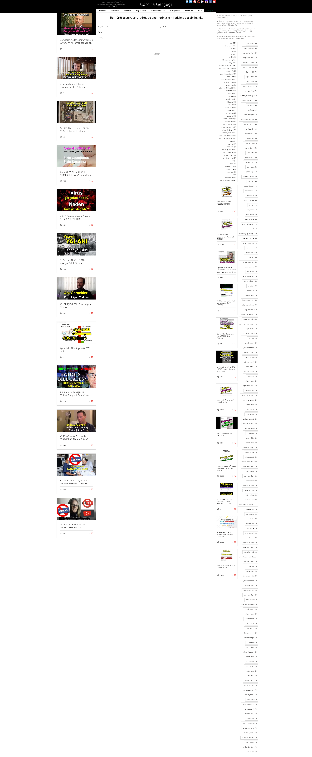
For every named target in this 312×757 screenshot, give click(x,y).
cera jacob (252, 167)
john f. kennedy (251, 348)
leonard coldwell (250, 300)
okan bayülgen (251, 476)
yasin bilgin (252, 172)
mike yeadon (251, 695)
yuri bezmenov (251, 381)
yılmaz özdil (252, 229)
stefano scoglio (251, 357)
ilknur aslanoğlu (250, 333)
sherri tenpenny (250, 400)
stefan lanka (252, 443)
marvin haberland (249, 462)
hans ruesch (251, 714)
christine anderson (249, 262)
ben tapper (252, 409)
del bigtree (252, 272)
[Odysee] (194, 1)
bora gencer (252, 210)
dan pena (253, 376)
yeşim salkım (251, 680)
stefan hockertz (250, 419)
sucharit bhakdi (250, 67)
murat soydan (251, 129)
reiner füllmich (251, 281)
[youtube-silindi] (214, 1)
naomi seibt (252, 481)
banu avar (252, 81)
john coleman (251, 134)
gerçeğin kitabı (251, 490)
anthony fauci (251, 91)
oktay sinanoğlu (250, 319)
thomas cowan (251, 352)
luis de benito (251, 457)
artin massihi (251, 533)
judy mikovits (251, 390)
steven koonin (251, 362)
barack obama (251, 371)
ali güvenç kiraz (250, 728)
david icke (252, 752)
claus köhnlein (251, 186)
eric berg (253, 286)
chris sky (253, 257)
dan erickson (251, 191)
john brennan (251, 343)
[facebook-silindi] (210, 1)
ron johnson (252, 742)
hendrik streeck (250, 177)
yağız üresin (252, 329)
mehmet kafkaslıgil (249, 119)
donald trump (251, 429)
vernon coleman (250, 690)
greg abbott (252, 509)
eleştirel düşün (250, 58)
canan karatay (250, 53)
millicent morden (250, 738)
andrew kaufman (250, 224)
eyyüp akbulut (251, 310)
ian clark (253, 181)
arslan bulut (252, 253)
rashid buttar (251, 452)
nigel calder (252, 248)
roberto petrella (250, 424)
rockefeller (252, 405)
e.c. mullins (252, 438)
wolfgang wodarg (250, 100)
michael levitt (251, 500)
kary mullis (252, 72)
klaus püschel (251, 219)
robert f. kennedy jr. (249, 276)
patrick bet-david (250, 723)
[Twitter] (190, 1)
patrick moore (251, 124)
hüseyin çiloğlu (250, 62)
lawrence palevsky (249, 314)
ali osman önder (250, 243)
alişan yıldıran (251, 733)
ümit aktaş (252, 153)
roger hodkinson (250, 386)
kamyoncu (252, 699)
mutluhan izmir (250, 486)
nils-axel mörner (250, 305)
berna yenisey (251, 685)
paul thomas (252, 471)
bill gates (252, 43)
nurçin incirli (251, 148)
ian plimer (252, 105)
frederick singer (250, 238)
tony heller (252, 719)
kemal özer (252, 215)
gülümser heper (250, 86)
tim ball (253, 205)
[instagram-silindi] (206, 1)
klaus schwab (251, 143)
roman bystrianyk (250, 395)
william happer (251, 115)
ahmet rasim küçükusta (248, 505)
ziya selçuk (252, 495)
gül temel (253, 110)
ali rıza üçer (252, 514)
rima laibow (252, 414)
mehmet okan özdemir (248, 324)
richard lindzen (250, 747)
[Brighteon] (202, 1)
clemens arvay (251, 267)
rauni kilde (252, 433)
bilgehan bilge (251, 48)
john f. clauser (251, 200)
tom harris (252, 196)
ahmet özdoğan (250, 448)
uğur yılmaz (252, 77)
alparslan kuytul (250, 704)
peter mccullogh (250, 467)
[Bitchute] (198, 1)
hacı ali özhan (251, 162)
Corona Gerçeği (156, 5)
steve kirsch (252, 367)
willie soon (252, 139)
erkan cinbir (252, 291)
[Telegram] (187, 1)
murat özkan (251, 158)
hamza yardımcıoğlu (249, 96)
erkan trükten (251, 295)
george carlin (251, 709)
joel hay (253, 338)
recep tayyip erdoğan (248, 234)
